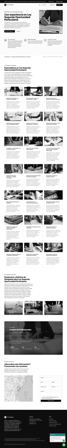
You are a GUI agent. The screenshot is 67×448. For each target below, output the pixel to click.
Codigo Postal (43, 386)
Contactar (59, 4)
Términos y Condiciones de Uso (47, 398)
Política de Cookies (52, 420)
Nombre (42, 377)
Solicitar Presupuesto (9, 31)
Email (42, 382)
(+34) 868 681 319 (32, 421)
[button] (18, 388)
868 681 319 (53, 4)
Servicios (44, 4)
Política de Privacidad (52, 397)
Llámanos (18, 31)
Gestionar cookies (59, 1)
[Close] (64, 434)
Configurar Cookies (52, 425)
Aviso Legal (51, 419)
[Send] (64, 440)
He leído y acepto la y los (50, 398)
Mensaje (42, 391)
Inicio (40, 4)
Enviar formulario (51, 400)
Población (54, 386)
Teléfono (53, 382)
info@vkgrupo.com (32, 423)
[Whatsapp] (63, 444)
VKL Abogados (10, 4)
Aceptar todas (51, 1)
